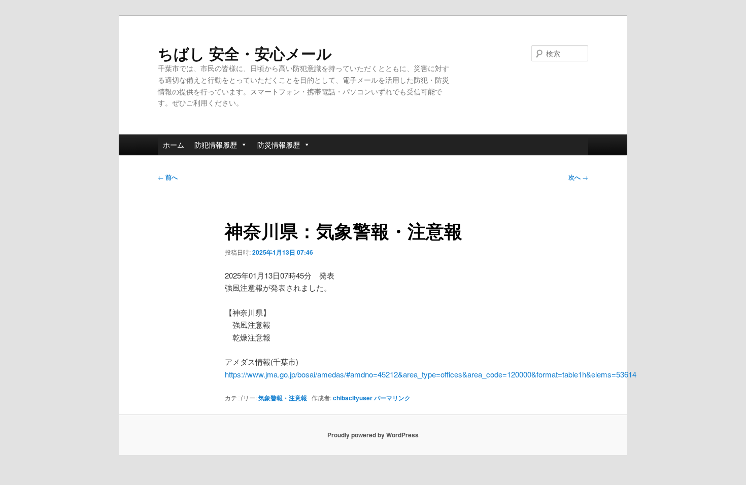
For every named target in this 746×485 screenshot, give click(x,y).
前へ (168, 177)
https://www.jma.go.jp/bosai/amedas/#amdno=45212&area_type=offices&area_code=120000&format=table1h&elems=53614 (430, 374)
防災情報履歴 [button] (278, 145)
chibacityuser (352, 397)
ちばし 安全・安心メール (245, 53)
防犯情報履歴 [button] (215, 145)
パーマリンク (392, 397)
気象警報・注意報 (282, 397)
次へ (578, 177)
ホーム (173, 145)
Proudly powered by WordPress (373, 434)
